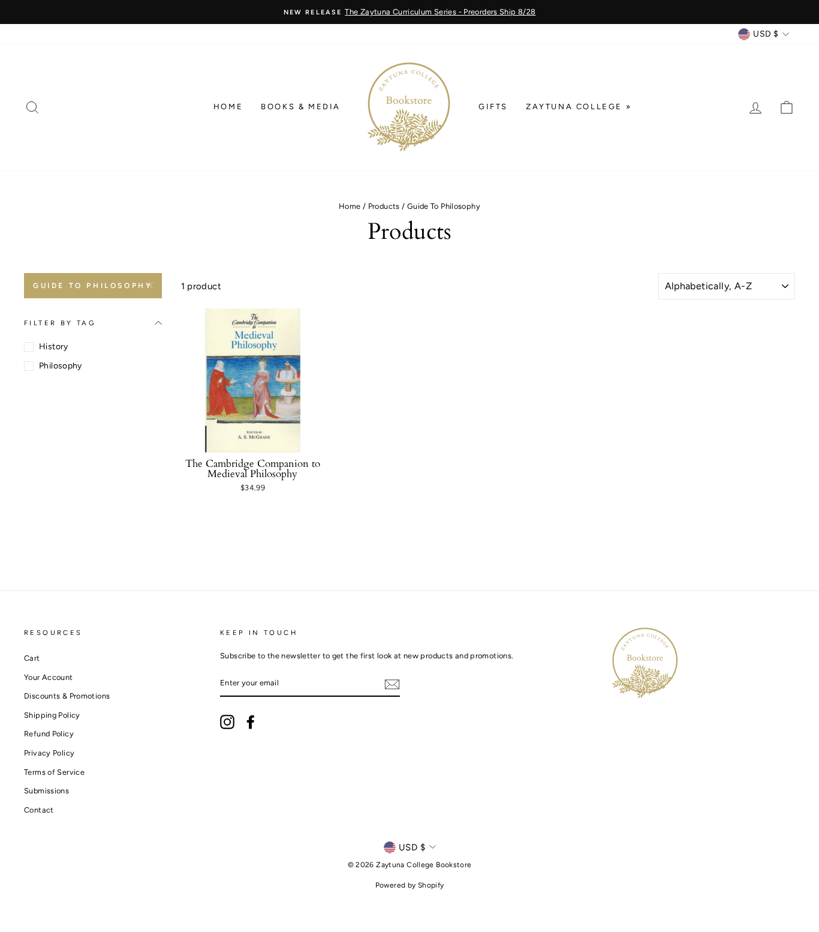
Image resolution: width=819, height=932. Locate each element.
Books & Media (301, 106)
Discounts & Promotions (67, 695)
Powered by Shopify (409, 885)
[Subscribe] (392, 683)
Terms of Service (54, 772)
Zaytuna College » (578, 106)
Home (228, 106)
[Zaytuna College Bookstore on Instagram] (227, 722)
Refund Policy (49, 733)
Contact (39, 809)
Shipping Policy (52, 715)
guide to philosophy (92, 285)
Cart (32, 658)
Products (384, 206)
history (53, 346)
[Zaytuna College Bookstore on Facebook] (250, 722)
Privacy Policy (49, 752)
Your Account (48, 677)
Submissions (46, 790)
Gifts (493, 106)
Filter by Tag (60, 323)
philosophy (60, 366)
